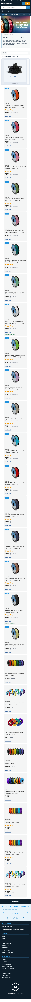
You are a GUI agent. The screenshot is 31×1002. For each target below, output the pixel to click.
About (4, 959)
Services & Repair (7, 952)
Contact (4, 962)
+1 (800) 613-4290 (7, 926)
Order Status (6, 964)
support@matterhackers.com (13, 929)
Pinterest (20, 917)
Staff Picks (17, 14)
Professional (6, 943)
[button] (15, 11)
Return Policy (6, 973)
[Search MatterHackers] (28, 7)
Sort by (5, 53)
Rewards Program (8, 968)
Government (6, 950)
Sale (11, 14)
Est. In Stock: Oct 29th (10, 334)
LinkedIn (17, 917)
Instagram (13, 917)
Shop (3, 936)
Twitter (10, 917)
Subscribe (15, 913)
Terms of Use (6, 977)
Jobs (3, 971)
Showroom (5, 941)
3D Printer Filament (8, 34)
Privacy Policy (6, 975)
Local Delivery (7, 966)
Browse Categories (9, 56)
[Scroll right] (28, 72)
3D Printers (24, 14)
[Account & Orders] (23, 3)
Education (5, 945)
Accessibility (6, 980)
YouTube (23, 917)
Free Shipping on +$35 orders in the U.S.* (11, 0)
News (3, 939)
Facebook (7, 917)
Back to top (15, 901)
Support (4, 948)
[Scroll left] (3, 72)
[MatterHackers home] (6, 4)
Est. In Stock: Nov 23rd (10, 623)
